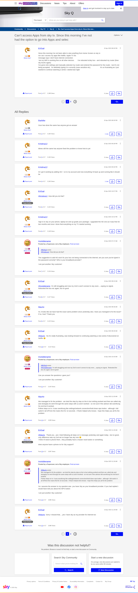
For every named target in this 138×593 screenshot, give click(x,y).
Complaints (90, 581)
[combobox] (73, 20)
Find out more (74, 244)
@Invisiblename (44, 286)
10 (42, 347)
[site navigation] (16, 3)
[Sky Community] (28, 3)
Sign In (119, 3)
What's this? (27, 58)
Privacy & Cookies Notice (59, 581)
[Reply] (119, 93)
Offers (81, 3)
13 (42, 451)
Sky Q (69, 13)
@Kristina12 (43, 196)
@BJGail (44, 250)
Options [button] (117, 35)
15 (42, 525)
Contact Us (99, 581)
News (57, 3)
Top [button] (133, 581)
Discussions (45, 3)
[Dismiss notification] (121, 8)
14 (42, 500)
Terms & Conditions (44, 581)
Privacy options (31, 581)
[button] (120, 48)
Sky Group (108, 581)
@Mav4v (41, 336)
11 (42, 386)
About (72, 3)
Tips (65, 3)
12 (42, 420)
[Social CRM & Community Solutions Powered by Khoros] (130, 587)
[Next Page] (75, 102)
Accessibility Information (77, 581)
